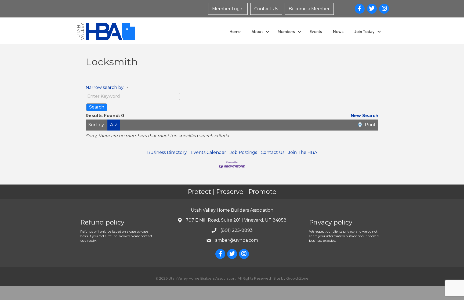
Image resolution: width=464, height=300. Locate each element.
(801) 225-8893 (236, 230)
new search (364, 115)
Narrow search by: (105, 87)
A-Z (114, 124)
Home (235, 32)
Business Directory (167, 152)
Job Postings (243, 152)
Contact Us (266, 8)
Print (370, 124)
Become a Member (309, 8)
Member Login (228, 8)
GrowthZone (297, 278)
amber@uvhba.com (236, 240)
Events (316, 32)
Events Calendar (208, 152)
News (338, 32)
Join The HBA (302, 152)
